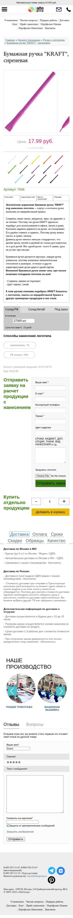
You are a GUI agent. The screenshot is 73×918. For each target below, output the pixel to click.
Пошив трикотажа (19, 707)
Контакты (50, 28)
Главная (10, 40)
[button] (60, 691)
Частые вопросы (28, 20)
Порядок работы (48, 20)
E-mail (38, 393)
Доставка (64, 20)
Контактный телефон (47, 404)
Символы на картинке (20, 818)
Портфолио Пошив (51, 24)
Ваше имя (41, 382)
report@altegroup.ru (37, 876)
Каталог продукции (29, 40)
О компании (11, 20)
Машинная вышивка (52, 708)
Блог (15, 24)
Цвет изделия (43, 427)
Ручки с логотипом (54, 40)
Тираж (39, 415)
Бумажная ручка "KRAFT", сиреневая (28, 42)
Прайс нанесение (29, 24)
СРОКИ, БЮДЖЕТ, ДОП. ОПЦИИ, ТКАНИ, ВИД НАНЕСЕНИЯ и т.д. (49, 441)
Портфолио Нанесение (31, 28)
